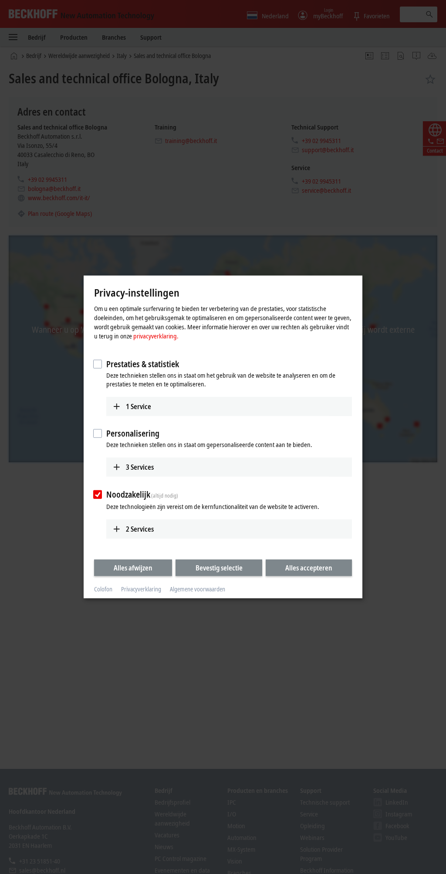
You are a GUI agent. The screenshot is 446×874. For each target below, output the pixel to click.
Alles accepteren (308, 567)
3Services (140, 467)
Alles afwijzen (133, 567)
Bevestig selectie (219, 567)
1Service (138, 406)
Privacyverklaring (141, 589)
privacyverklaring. (156, 335)
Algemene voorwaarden (197, 589)
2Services (140, 528)
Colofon (103, 589)
